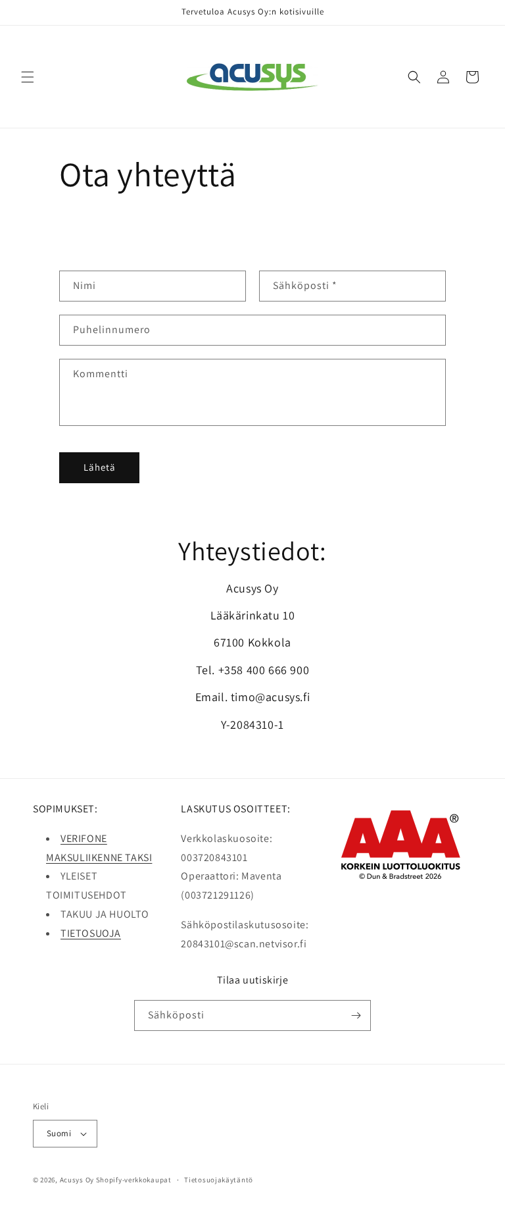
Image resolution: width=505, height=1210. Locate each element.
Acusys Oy (77, 1179)
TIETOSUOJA (90, 933)
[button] (27, 77)
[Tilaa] (355, 1015)
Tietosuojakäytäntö (218, 1179)
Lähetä (100, 467)
